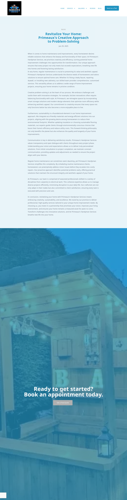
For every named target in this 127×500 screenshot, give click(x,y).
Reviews (92, 8)
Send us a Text (112, 8)
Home (62, 8)
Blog (99, 8)
